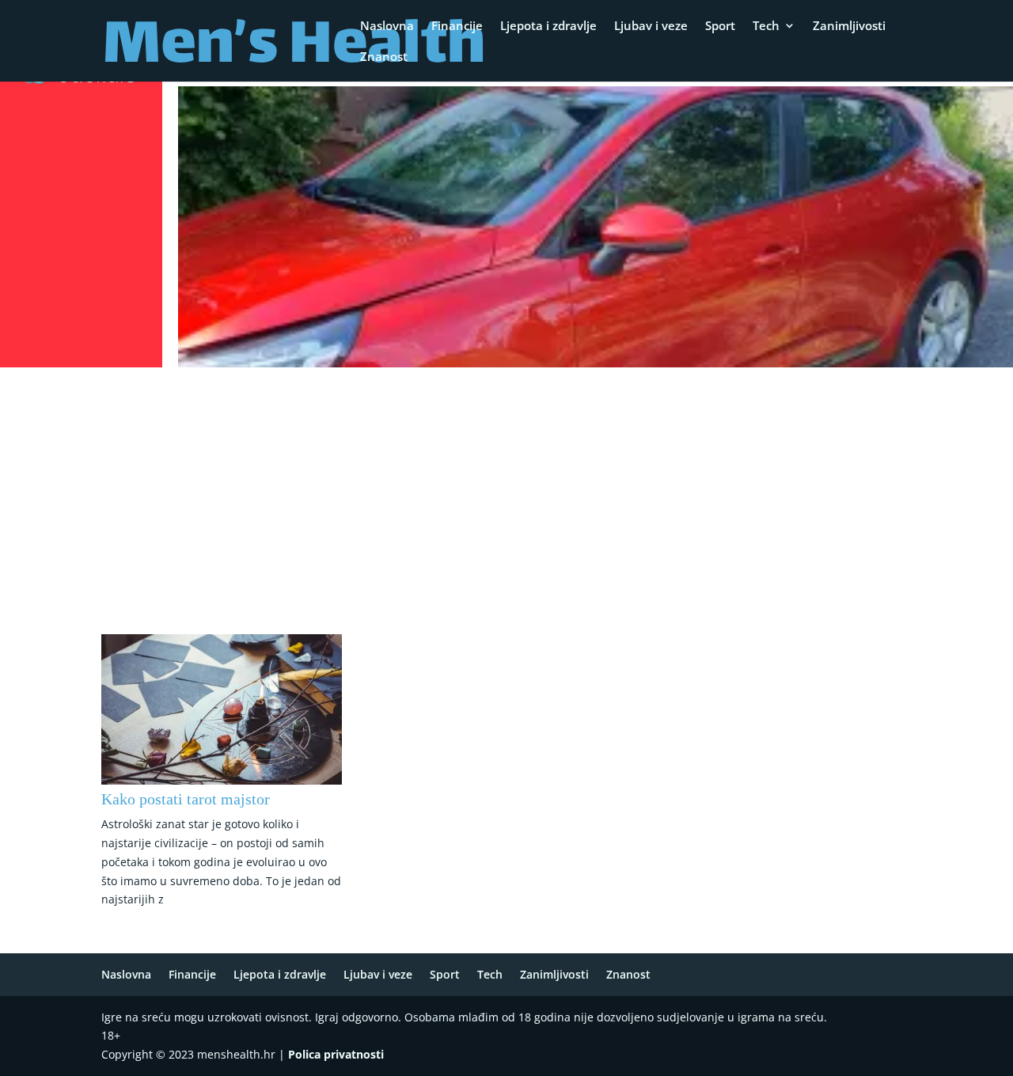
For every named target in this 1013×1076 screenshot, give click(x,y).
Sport (720, 26)
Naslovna (387, 26)
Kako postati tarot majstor (185, 799)
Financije (457, 26)
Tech (766, 26)
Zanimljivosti (849, 26)
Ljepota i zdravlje (548, 26)
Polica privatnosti (336, 1054)
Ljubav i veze (651, 26)
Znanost (384, 57)
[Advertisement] (506, 492)
